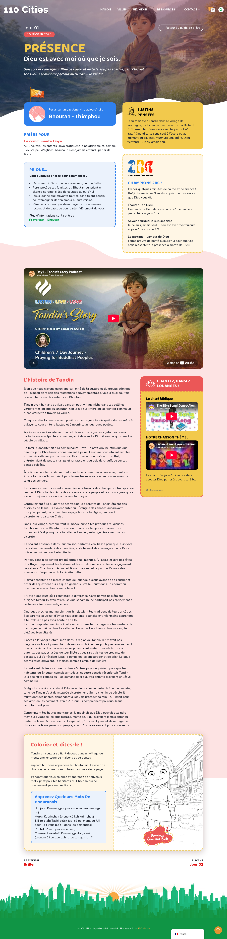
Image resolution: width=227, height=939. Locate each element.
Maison (105, 9)
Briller (29, 864)
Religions (140, 9)
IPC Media (144, 928)
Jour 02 (196, 864)
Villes (122, 9)
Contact (190, 9)
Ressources (166, 9)
